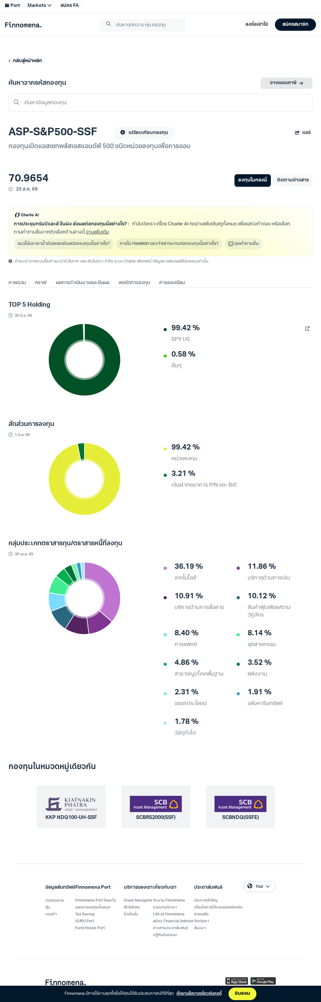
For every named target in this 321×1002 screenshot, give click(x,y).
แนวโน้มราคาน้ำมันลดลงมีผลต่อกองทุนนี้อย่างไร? (64, 243)
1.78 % (186, 722)
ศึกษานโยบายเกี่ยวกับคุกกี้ (199, 994)
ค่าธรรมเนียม (172, 283)
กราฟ (40, 283)
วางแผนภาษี (283, 83)
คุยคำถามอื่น (246, 243)
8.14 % (259, 633)
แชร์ (306, 133)
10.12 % (262, 596)
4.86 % (186, 663)
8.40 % (186, 633)
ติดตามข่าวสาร (293, 180)
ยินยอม (242, 993)
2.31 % (186, 692)
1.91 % (259, 692)
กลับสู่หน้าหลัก (26, 61)
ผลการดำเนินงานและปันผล (82, 283)
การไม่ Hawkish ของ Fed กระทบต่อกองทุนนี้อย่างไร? (169, 243)
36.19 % (189, 567)
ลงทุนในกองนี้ (252, 180)
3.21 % (183, 474)
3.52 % (259, 663)
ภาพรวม (17, 283)
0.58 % (183, 354)
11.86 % (262, 567)
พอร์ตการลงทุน (134, 283)
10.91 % (189, 596)
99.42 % (185, 328)
